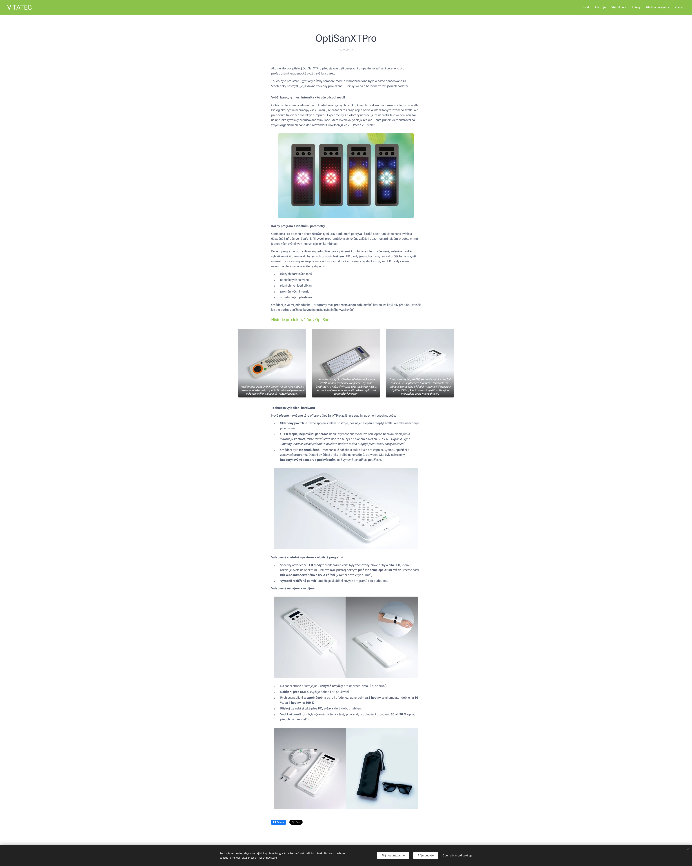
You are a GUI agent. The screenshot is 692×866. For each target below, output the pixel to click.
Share (280, 822)
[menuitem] (587, 7)
